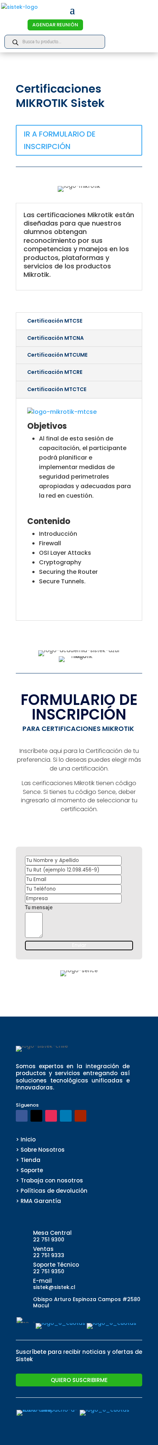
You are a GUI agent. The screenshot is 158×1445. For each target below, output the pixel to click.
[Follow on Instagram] (51, 1116)
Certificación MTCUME (57, 355)
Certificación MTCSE (54, 320)
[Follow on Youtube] (80, 1116)
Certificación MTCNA (55, 338)
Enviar (79, 945)
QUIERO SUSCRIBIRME (79, 1380)
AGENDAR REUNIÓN (55, 24)
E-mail (42, 1281)
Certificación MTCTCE (56, 389)
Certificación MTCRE (54, 372)
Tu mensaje (39, 907)
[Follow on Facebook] (22, 1116)
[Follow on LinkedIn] (66, 1116)
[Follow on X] (36, 1116)
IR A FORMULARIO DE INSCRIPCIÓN (60, 140)
